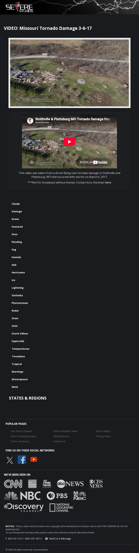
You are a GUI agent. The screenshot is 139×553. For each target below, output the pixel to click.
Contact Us (59, 441)
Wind (15, 387)
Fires (14, 234)
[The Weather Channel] (32, 483)
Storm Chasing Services (23, 436)
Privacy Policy (103, 436)
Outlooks (17, 295)
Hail (14, 264)
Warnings (17, 371)
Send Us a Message (60, 538)
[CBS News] (96, 483)
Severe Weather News (65, 431)
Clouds (16, 203)
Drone (15, 219)
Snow (15, 318)
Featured (17, 226)
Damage (17, 211)
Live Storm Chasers (21, 431)
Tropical (17, 364)
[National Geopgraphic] (61, 507)
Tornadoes (18, 356)
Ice (13, 280)
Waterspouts (20, 379)
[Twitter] (10, 460)
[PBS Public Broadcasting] (57, 495)
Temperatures (20, 348)
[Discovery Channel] (24, 507)
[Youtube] (34, 459)
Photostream (20, 303)
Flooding (17, 242)
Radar (15, 310)
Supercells (18, 341)
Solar (15, 325)
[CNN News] (13, 483)
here (108, 182)
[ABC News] (70, 483)
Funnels (16, 257)
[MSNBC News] (80, 495)
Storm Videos (20, 333)
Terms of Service (20, 441)
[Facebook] (22, 459)
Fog (14, 249)
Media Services (61, 436)
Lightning (18, 287)
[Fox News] (47, 483)
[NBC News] (22, 495)
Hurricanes (18, 272)
